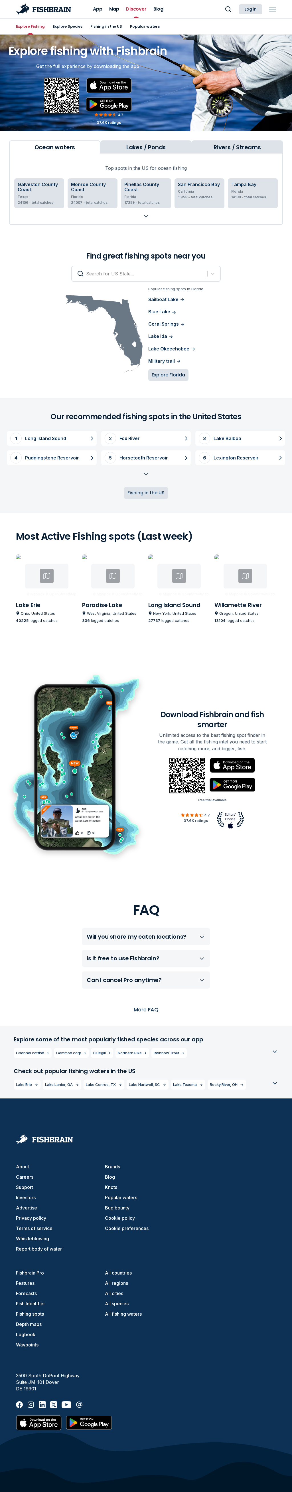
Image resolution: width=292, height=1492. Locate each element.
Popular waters (121, 1197)
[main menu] (272, 9)
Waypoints (27, 1345)
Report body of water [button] (39, 1249)
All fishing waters (123, 1314)
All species (117, 1303)
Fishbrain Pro (30, 1273)
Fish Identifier (30, 1303)
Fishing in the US (146, 492)
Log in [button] (251, 9)
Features (25, 1283)
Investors (26, 1197)
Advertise (26, 1208)
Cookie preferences (127, 1228)
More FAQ (146, 1009)
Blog (110, 1177)
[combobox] (77, 273)
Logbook (25, 1334)
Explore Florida (168, 375)
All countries (118, 1273)
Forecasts (26, 1293)
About (22, 1167)
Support (24, 1187)
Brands (112, 1167)
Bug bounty (117, 1208)
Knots (111, 1187)
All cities (114, 1293)
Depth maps (29, 1324)
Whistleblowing (32, 1238)
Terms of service (34, 1228)
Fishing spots (30, 1314)
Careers (24, 1177)
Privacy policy (31, 1218)
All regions (116, 1283)
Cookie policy (120, 1218)
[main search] (228, 9)
